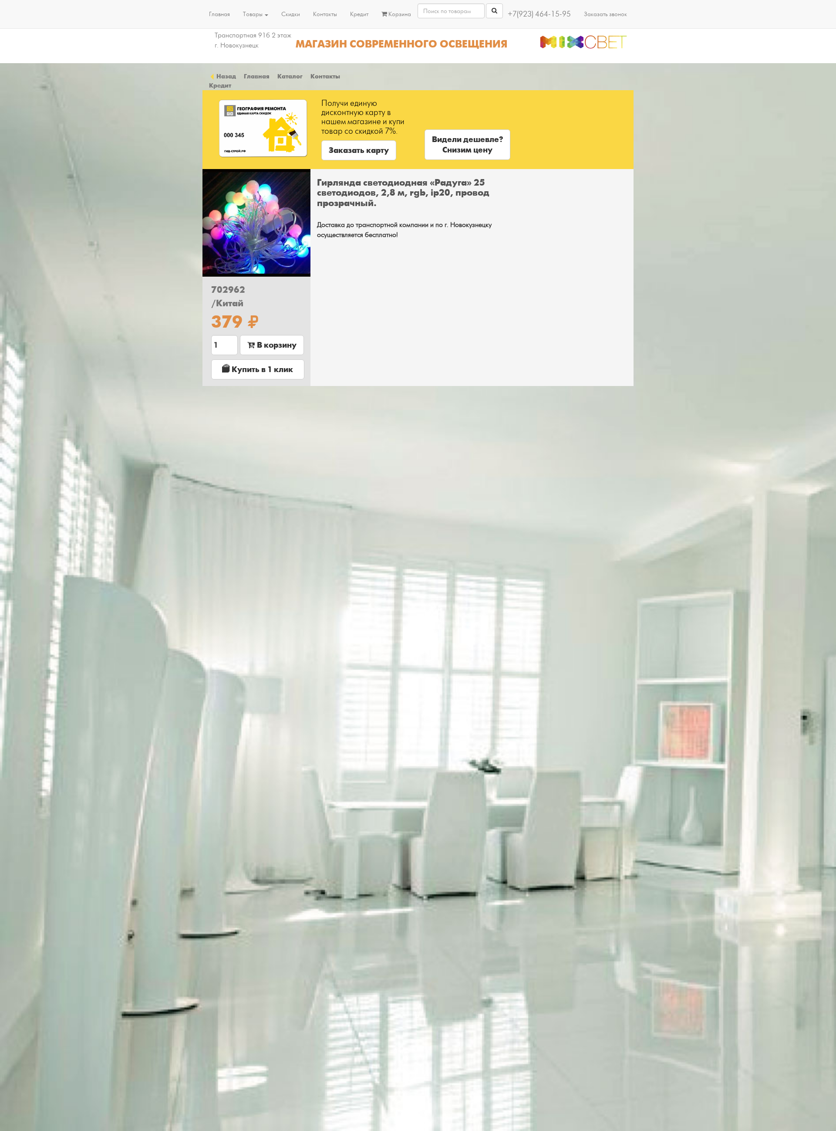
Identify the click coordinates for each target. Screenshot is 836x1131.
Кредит (359, 14)
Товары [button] (253, 14)
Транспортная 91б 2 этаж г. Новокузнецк (253, 40)
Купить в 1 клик (261, 369)
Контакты (325, 14)
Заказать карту (359, 150)
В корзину (276, 345)
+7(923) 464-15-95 (539, 14)
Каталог (290, 76)
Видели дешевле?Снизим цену (467, 144)
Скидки (290, 14)
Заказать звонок (605, 14)
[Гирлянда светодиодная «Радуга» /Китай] (256, 223)
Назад (225, 76)
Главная (219, 14)
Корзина (399, 14)
